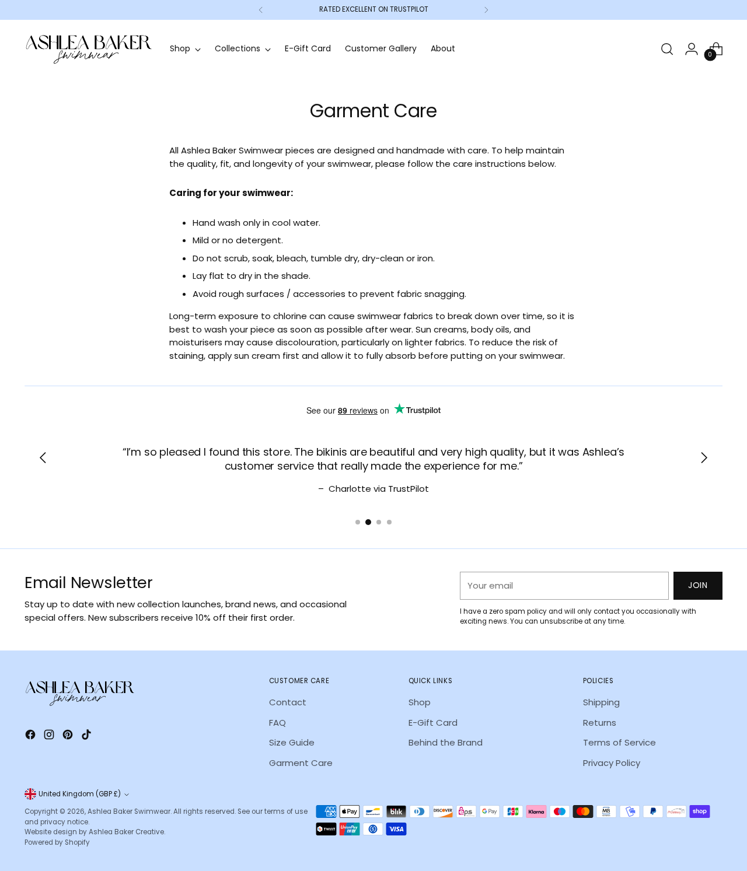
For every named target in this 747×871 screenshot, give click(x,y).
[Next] (486, 10)
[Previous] (261, 10)
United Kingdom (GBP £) (80, 794)
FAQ (277, 722)
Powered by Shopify (57, 842)
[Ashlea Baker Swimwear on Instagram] (50, 736)
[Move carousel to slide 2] (368, 522)
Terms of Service (619, 742)
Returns (599, 722)
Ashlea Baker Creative (126, 832)
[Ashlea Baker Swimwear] (89, 49)
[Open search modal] (667, 49)
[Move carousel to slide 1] (357, 522)
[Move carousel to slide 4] (389, 522)
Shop (420, 702)
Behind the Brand (446, 742)
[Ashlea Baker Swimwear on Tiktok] (88, 736)
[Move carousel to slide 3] (378, 522)
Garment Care (301, 763)
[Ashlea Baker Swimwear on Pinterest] (69, 736)
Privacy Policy (611, 763)
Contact (287, 702)
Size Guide (292, 742)
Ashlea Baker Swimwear (129, 811)
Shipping (601, 702)
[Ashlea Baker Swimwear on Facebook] (32, 736)
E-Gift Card (433, 722)
